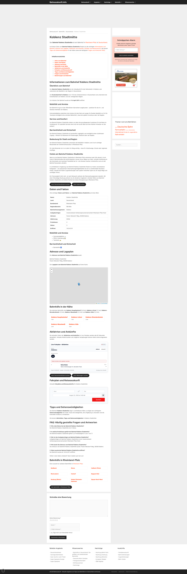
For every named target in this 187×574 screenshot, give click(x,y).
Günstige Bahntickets (56, 554)
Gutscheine (132, 130)
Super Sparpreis (55, 561)
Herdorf (73, 474)
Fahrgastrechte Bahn (79, 560)
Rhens (73, 468)
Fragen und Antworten (62, 73)
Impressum (121, 571)
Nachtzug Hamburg (101, 554)
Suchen (98, 400)
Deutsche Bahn (125, 126)
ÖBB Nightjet (99, 561)
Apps (116, 127)
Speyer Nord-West (97, 479)
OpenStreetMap (104, 303)
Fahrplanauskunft (123, 552)
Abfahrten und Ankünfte (76, 48)
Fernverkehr (120, 130)
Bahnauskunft (85, 2)
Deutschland (69, 31)
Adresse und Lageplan (62, 48)
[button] (79, 284)
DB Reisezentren (78, 563)
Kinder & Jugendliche (130, 132)
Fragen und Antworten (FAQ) (96, 50)
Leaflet (98, 303)
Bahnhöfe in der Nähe (61, 66)
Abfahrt (98, 349)
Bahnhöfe (118, 2)
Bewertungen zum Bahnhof (63, 75)
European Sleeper (101, 559)
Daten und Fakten (60, 62)
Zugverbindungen (123, 557)
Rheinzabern (55, 474)
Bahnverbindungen (124, 554)
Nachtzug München (101, 557)
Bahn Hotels (122, 559)
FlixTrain (126, 130)
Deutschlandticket (55, 552)
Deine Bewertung (55, 518)
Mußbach (54, 468)
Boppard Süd (95, 474)
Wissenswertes (129, 2)
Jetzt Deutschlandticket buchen (60, 184)
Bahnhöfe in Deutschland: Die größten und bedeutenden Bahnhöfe (81, 554)
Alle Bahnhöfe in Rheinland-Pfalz (60, 487)
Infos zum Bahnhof (60, 60)
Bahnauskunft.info (58, 2)
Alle (53, 356)
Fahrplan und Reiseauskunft (92, 48)
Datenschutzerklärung (131, 571)
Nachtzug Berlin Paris (102, 552)
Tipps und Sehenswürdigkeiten (59, 50)
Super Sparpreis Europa (57, 559)
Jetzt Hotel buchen (79, 184)
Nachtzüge (107, 2)
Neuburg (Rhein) (56, 479)
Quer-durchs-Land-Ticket (58, 557)
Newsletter (114, 571)
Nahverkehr (119, 134)
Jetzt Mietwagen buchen (80, 375)
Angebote (97, 2)
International (119, 132)
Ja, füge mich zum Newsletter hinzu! (61, 532)
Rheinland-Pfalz (90, 42)
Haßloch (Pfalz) (96, 468)
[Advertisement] (93, 16)
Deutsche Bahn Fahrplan (80, 558)
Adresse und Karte (60, 64)
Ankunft (103, 349)
